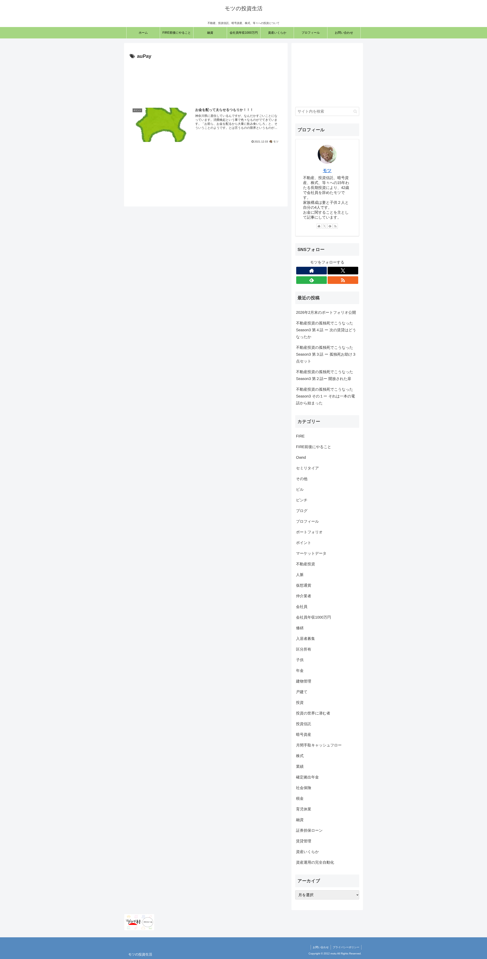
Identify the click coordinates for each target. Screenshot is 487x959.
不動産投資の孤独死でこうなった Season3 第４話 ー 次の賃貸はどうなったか (326, 330)
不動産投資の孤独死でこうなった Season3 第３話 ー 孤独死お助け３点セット (326, 354)
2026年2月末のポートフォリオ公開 (326, 312)
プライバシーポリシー (346, 947)
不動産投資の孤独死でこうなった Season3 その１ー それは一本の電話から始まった (325, 396)
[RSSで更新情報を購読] (335, 226)
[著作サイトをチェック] (319, 226)
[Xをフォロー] (324, 226)
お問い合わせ (321, 947)
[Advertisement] (206, 80)
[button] (355, 111)
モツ (327, 170)
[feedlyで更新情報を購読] (329, 226)
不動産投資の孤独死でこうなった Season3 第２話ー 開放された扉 (324, 375)
